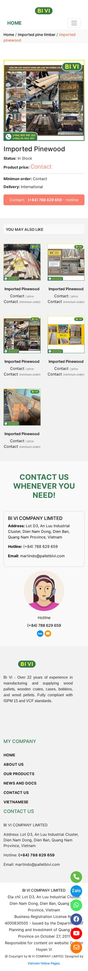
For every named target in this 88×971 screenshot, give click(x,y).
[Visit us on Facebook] (73, 919)
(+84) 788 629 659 (45, 199)
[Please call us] (73, 877)
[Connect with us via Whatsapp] (73, 905)
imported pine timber (36, 34)
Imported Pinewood (21, 288)
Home (9, 34)
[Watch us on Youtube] (73, 933)
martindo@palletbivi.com (42, 555)
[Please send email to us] (73, 947)
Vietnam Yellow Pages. (44, 963)
